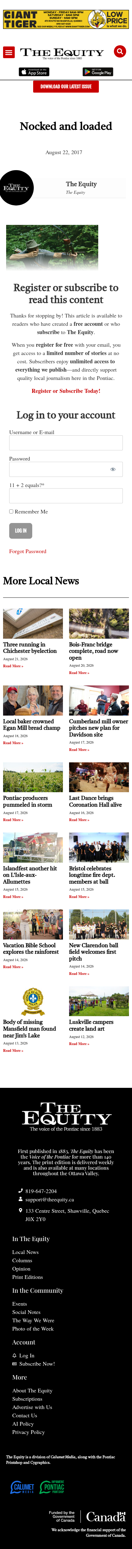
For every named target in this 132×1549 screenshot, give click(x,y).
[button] (9, 52)
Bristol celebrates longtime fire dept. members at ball (92, 875)
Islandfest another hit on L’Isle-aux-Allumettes (30, 875)
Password (19, 458)
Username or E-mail (31, 432)
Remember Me (30, 511)
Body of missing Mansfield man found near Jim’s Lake (29, 1029)
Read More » (13, 666)
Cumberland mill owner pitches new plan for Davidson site (98, 728)
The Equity (81, 185)
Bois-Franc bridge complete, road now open (93, 651)
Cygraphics (39, 1463)
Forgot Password (27, 551)
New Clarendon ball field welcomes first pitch (93, 952)
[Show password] (113, 469)
